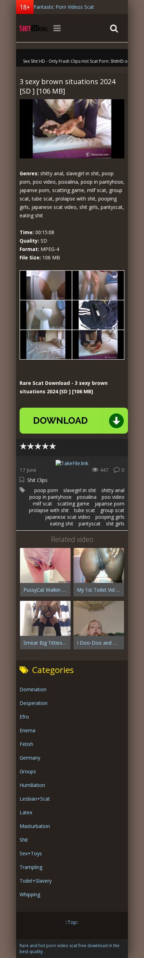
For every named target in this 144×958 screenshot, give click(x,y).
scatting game (73, 503)
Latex (26, 812)
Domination (33, 689)
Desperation (34, 703)
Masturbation (35, 826)
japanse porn (109, 503)
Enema (27, 730)
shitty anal (112, 490)
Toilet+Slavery (36, 880)
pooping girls (109, 517)
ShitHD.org (33, 28)
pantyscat (90, 523)
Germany (30, 757)
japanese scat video (67, 517)
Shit (24, 839)
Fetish (26, 744)
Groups (28, 771)
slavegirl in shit (79, 490)
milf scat (42, 503)
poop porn (46, 490)
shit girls (115, 523)
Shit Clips (37, 480)
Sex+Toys (31, 853)
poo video (113, 497)
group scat (112, 510)
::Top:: (72, 922)
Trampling (31, 867)
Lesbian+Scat (35, 798)
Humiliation (32, 785)
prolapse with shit (49, 510)
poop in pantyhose (50, 497)
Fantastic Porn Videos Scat (64, 7)
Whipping (30, 894)
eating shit (61, 523)
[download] (74, 421)
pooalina (86, 497)
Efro (24, 716)
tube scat (84, 510)
